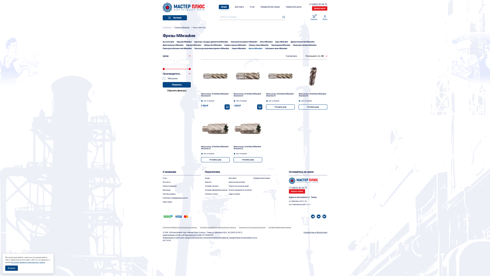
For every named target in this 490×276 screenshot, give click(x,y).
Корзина (314, 17)
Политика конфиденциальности (175, 198)
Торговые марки (169, 194)
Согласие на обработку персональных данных (218, 227)
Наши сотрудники (170, 186)
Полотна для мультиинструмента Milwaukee (211, 48)
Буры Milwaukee (281, 42)
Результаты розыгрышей (238, 186)
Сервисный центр (294, 7)
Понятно (11, 268)
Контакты (167, 182)
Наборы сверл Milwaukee (259, 45)
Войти (325, 19)
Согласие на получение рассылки (252, 227)
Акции (224, 7)
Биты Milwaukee (266, 42)
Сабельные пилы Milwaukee (276, 48)
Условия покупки (211, 186)
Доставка (239, 7)
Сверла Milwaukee (239, 48)
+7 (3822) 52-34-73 (318, 4)
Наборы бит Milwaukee (213, 45)
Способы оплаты (211, 194)
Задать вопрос (234, 194)
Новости (208, 182)
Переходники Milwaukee (280, 45)
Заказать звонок (319, 8)
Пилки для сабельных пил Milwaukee (177, 48)
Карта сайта (167, 202)
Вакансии (166, 190)
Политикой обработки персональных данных (28, 262)
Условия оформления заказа (216, 190)
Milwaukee (172, 78)
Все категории (168, 42)
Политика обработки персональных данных (180, 227)
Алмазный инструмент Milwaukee (244, 42)
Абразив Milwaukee (184, 42)
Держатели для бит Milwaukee (303, 42)
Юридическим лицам (270, 7)
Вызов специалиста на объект (240, 190)
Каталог (177, 17)
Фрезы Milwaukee (256, 48)
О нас (252, 7)
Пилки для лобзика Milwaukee (305, 45)
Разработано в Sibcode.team (315, 232)
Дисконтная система (237, 182)
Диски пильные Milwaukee (173, 45)
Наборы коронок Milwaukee (235, 45)
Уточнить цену (280, 107)
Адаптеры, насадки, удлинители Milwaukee (211, 42)
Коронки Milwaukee (193, 45)
